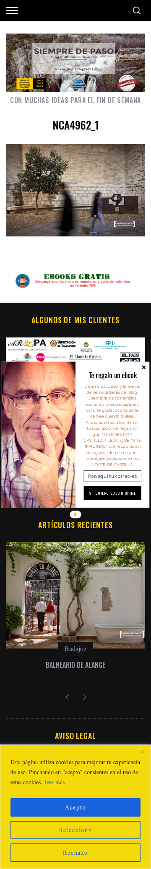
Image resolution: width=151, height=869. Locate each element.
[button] (112, 375)
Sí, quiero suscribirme (112, 493)
